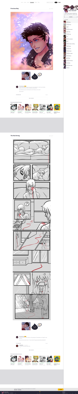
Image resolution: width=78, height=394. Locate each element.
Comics (25, 2)
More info (15, 389)
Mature (36, 2)
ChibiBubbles (21, 345)
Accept (60, 389)
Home (22, 2)
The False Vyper (21, 86)
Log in (56, 2)
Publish (59, 2)
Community (32, 2)
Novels (28, 2)
